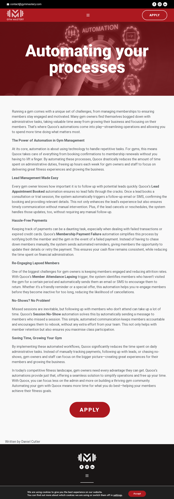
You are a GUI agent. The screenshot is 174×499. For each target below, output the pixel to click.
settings (117, 495)
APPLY (155, 15)
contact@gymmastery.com (25, 4)
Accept (137, 493)
